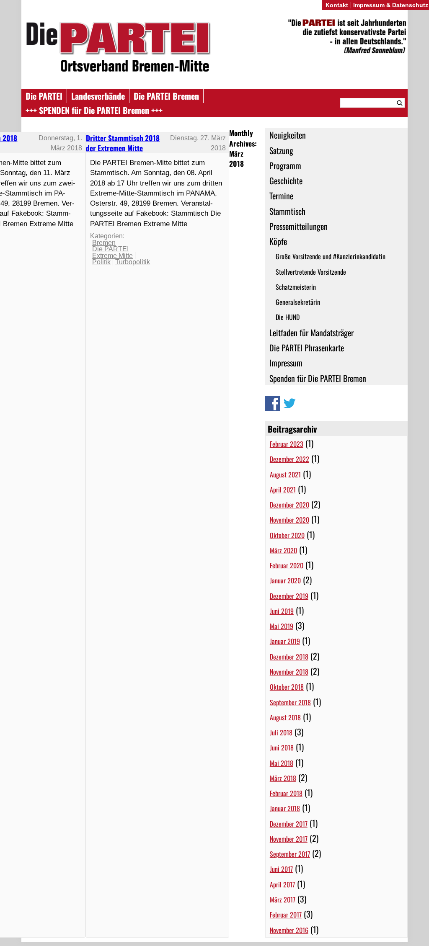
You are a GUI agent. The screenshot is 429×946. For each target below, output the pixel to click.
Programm (285, 165)
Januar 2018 (285, 808)
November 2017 (289, 839)
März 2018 (283, 778)
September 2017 (290, 854)
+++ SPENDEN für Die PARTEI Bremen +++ (94, 110)
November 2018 (289, 672)
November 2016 (289, 930)
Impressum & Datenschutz (390, 5)
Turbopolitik (132, 261)
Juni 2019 (282, 611)
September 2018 (290, 702)
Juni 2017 (281, 869)
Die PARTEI (44, 96)
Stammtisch (287, 211)
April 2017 (282, 884)
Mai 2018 (281, 763)
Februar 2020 (286, 565)
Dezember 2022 (289, 459)
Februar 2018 (286, 793)
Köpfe (278, 241)
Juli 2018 (281, 732)
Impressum (285, 362)
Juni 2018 (282, 747)
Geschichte (285, 180)
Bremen (104, 242)
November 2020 (289, 520)
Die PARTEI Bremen (166, 96)
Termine (281, 195)
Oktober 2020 (287, 535)
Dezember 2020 (289, 505)
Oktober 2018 (287, 687)
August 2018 (285, 717)
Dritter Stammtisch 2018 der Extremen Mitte (123, 142)
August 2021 (285, 474)
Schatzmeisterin (296, 287)
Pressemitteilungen (298, 226)
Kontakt (337, 5)
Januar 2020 (285, 580)
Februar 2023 (286, 444)
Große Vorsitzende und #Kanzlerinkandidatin (330, 256)
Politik (101, 261)
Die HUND (288, 317)
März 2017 (282, 899)
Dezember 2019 (289, 596)
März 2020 (283, 550)
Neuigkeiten (287, 135)
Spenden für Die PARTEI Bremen (317, 378)
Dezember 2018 (289, 657)
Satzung (281, 150)
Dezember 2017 (289, 824)
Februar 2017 (286, 915)
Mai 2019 (281, 626)
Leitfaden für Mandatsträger (311, 332)
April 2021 (283, 490)
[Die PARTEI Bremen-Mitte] (214, 48)
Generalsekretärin (298, 302)
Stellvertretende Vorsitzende (311, 272)
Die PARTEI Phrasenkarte (306, 347)
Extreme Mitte (112, 255)
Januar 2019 (285, 641)
